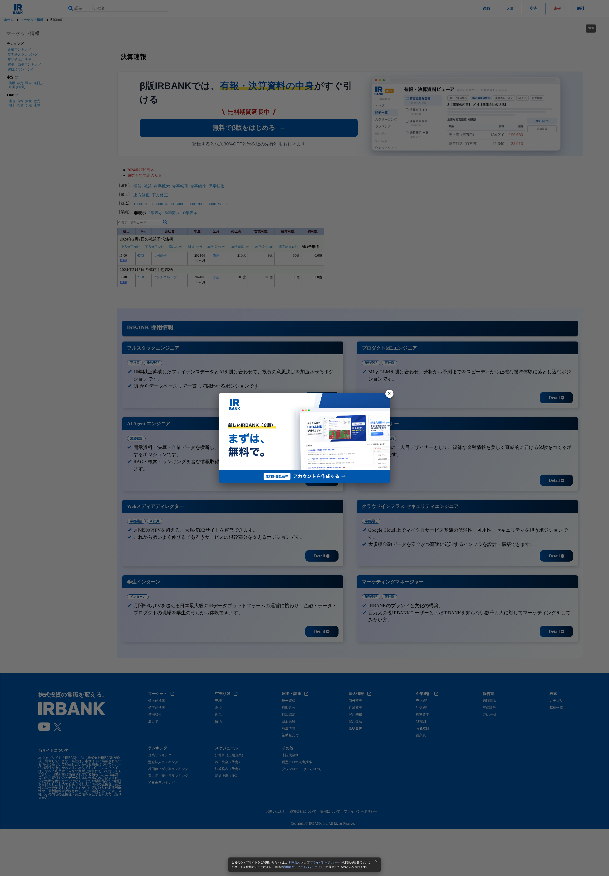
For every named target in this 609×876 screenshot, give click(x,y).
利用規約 (294, 862)
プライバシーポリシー (324, 862)
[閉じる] (389, 394)
